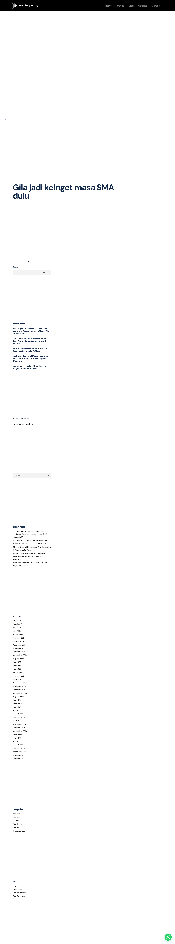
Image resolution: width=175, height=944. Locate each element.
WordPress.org (19, 896)
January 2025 (19, 679)
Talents (16, 827)
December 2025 (20, 645)
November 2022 (19, 755)
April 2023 (17, 741)
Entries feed (18, 889)
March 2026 (18, 634)
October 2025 (19, 652)
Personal (16, 817)
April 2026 (17, 631)
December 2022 (20, 752)
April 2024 (17, 710)
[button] (168, 937)
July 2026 (17, 621)
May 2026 (17, 627)
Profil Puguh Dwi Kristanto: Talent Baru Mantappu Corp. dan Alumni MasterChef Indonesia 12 (31, 331)
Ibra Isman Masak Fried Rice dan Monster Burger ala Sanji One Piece (31, 367)
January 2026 (19, 641)
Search (16, 267)
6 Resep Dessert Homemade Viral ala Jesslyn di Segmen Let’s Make (30, 349)
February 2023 (19, 748)
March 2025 (18, 672)
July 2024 (17, 700)
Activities (17, 814)
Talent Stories (19, 824)
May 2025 (17, 669)
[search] (48, 475)
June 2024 (17, 703)
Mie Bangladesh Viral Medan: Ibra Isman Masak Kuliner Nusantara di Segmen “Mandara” (31, 358)
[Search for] (32, 475)
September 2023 (20, 731)
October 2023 (19, 728)
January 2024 (19, 721)
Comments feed (19, 893)
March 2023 (18, 745)
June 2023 (17, 734)
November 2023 (19, 724)
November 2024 (20, 686)
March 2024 (18, 714)
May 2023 (17, 738)
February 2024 (19, 717)
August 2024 (18, 696)
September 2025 (20, 655)
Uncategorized (19, 831)
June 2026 (17, 624)
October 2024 (19, 690)
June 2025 (17, 665)
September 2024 (20, 693)
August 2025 (18, 658)
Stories (16, 820)
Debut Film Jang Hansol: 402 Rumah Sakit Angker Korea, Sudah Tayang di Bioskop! (29, 341)
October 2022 (19, 759)
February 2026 (19, 638)
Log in (15, 886)
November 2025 (20, 648)
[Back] (6, 119)
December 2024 (20, 683)
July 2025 (17, 662)
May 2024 (17, 707)
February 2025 (19, 676)
